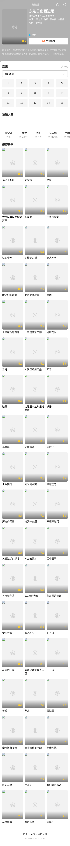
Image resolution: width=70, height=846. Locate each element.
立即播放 (50, 41)
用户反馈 (42, 834)
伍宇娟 (53, 19)
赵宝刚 (39, 23)
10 (62, 93)
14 (48, 102)
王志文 (39, 19)
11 (8, 102)
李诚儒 (61, 19)
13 (35, 102)
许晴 (46, 19)
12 (21, 102)
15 (62, 102)
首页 (25, 834)
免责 (32, 834)
